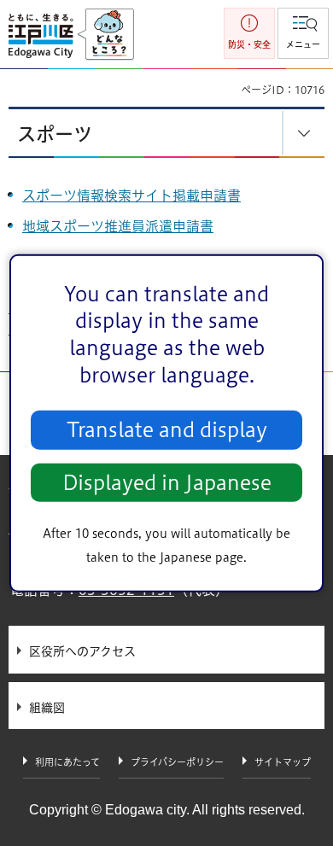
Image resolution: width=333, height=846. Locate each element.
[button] (303, 33)
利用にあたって (67, 762)
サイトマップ (282, 762)
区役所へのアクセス (82, 651)
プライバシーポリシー (177, 762)
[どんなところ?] (105, 35)
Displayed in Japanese (167, 483)
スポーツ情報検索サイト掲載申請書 (131, 195)
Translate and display (167, 430)
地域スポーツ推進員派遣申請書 (117, 226)
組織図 (47, 708)
